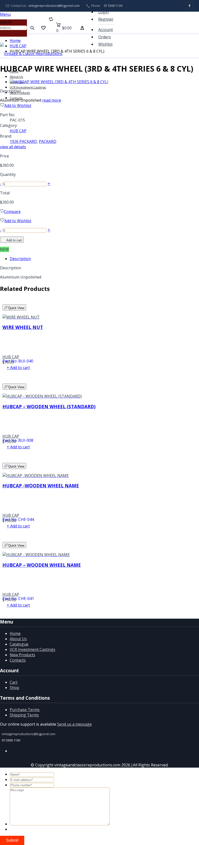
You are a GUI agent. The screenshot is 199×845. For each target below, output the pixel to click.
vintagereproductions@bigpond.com (54, 5)
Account (105, 29)
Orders (104, 37)
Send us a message (74, 724)
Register (106, 19)
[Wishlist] (43, 28)
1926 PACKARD (23, 141)
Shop (14, 687)
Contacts (16, 98)
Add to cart (14, 240)
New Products (22, 654)
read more (51, 100)
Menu (5, 14)
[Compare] (51, 28)
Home (15, 40)
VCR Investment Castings (28, 87)
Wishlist (105, 44)
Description (20, 258)
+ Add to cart (18, 367)
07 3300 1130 (113, 6)
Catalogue (19, 644)
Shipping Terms (24, 715)
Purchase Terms (25, 709)
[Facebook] (189, 5)
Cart (13, 682)
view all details (13, 146)
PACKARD (47, 141)
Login (103, 12)
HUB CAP (18, 46)
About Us (16, 76)
